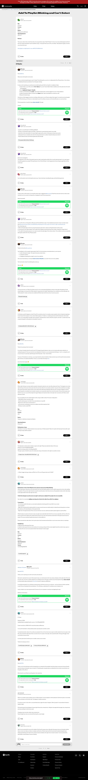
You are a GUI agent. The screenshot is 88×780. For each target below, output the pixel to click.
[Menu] (85, 6)
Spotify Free (57, 768)
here (48, 358)
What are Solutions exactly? (44, 111)
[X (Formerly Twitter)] (79, 755)
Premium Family (58, 762)
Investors (32, 765)
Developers (32, 759)
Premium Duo (58, 759)
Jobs (19, 759)
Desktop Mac (16, 9)
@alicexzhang (49, 193)
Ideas (52, 6)
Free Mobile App (46, 762)
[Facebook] (83, 755)
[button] (70, 20)
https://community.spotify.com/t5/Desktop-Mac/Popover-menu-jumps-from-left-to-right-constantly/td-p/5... (43, 224)
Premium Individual (59, 756)
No (49, 778)
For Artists (32, 756)
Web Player (45, 759)
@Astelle (21, 343)
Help (35, 6)
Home (8, 9)
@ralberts (22, 73)
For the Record (21, 762)
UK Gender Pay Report (63, 777)
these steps (51, 2)
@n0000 (21, 571)
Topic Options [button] (19, 61)
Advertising (32, 762)
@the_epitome (29, 248)
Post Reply (66, 744)
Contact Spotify (46, 765)
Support (44, 756)
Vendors (32, 768)
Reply (66, 56)
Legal (4, 777)
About (19, 756)
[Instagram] (76, 755)
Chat (43, 6)
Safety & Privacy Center (11, 777)
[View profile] (19, 19)
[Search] (78, 6)
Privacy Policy (19, 777)
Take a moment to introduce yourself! (37, 114)
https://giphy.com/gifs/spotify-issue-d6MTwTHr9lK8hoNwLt (30, 48)
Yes (55, 778)
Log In (81, 6)
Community (8, 6)
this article (35, 581)
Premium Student (58, 765)
